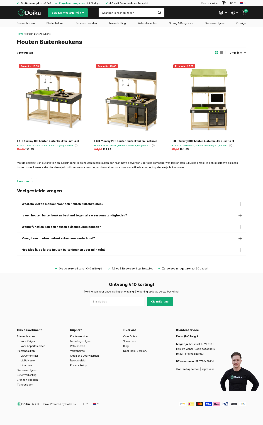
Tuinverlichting (117, 23)
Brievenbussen (26, 23)
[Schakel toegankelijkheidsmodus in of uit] (224, 3)
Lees (24, 181)
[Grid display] (216, 52)
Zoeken (159, 12)
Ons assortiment (29, 330)
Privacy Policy (78, 365)
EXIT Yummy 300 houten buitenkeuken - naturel (203, 140)
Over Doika (130, 336)
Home (20, 33)
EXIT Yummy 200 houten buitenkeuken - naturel (125, 140)
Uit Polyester (28, 360)
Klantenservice (209, 3)
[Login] (234, 13)
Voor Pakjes (28, 341)
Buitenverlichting (26, 374)
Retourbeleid (78, 360)
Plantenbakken (55, 23)
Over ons (130, 330)
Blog (126, 346)
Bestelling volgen (80, 341)
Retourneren (77, 346)
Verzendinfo (77, 350)
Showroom (129, 341)
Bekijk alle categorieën (67, 12)
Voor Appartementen (33, 346)
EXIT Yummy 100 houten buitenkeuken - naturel (48, 140)
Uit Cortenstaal (29, 355)
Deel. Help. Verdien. (135, 350)
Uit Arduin (26, 365)
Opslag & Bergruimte (181, 23)
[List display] (221, 52)
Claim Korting (160, 301)
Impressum (208, 369)
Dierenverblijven (215, 23)
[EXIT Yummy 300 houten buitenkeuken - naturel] (209, 99)
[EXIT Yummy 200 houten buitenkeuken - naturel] (131, 99)
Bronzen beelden (86, 23)
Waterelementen (147, 23)
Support (76, 330)
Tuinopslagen (25, 384)
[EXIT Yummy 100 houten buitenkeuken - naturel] (54, 99)
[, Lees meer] (223, 13)
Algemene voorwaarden (84, 355)
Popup (76, 145)
